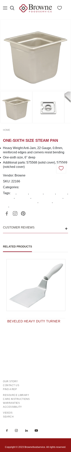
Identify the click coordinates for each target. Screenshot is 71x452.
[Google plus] (15, 213)
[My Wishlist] (59, 8)
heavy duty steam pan (47, 197)
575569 (62, 193)
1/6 (13, 193)
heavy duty (22, 197)
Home (6, 130)
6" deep (8, 197)
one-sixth (45, 201)
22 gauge (36, 193)
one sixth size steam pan (20, 201)
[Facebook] (6, 213)
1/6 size (22, 193)
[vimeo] (23, 213)
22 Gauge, (27, 187)
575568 (49, 193)
